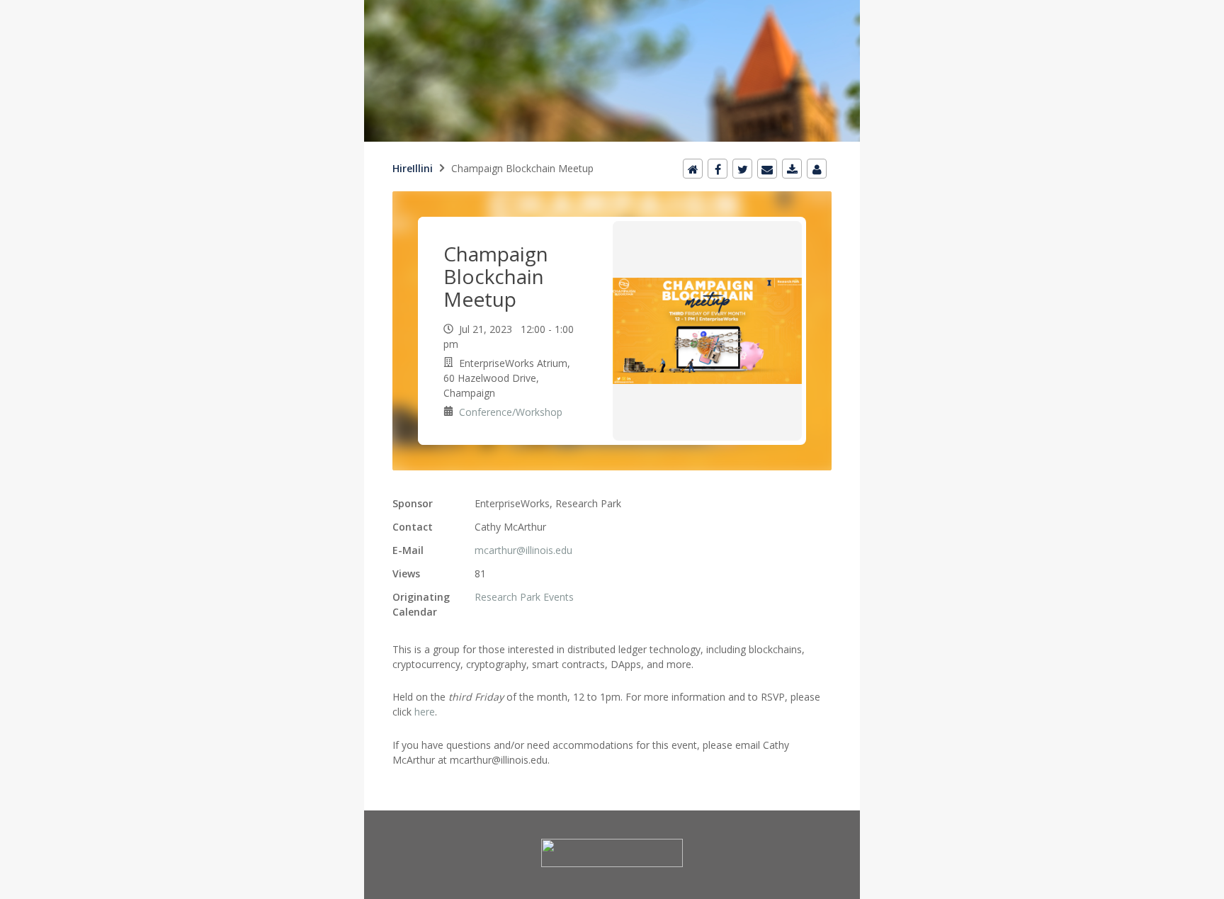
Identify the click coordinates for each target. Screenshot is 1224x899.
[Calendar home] (693, 169)
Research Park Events (524, 597)
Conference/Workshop (510, 412)
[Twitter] (742, 169)
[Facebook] (717, 169)
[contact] (817, 169)
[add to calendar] (792, 169)
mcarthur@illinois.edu (523, 550)
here (424, 711)
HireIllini (412, 168)
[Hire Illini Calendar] (612, 8)
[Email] (767, 169)
